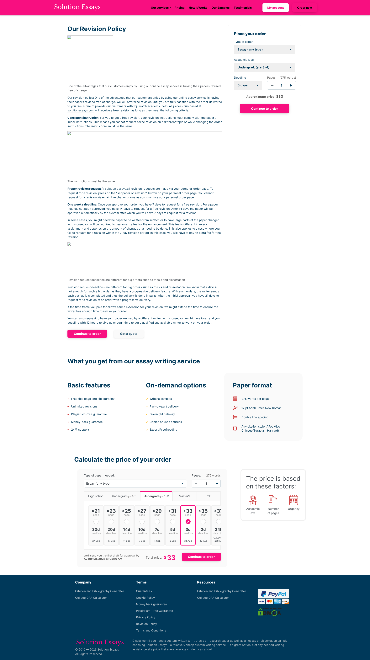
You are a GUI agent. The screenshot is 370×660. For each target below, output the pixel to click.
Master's (184, 496)
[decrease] (272, 85)
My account (275, 7)
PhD (208, 496)
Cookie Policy (145, 597)
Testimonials (243, 7)
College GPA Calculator (91, 597)
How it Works (198, 7)
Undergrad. (124, 496)
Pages (271, 77)
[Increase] (216, 483)
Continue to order (87, 334)
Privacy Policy (145, 617)
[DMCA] (270, 611)
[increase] (291, 85)
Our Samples (221, 7)
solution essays (115, 188)
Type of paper (243, 42)
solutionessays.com (80, 110)
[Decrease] (195, 483)
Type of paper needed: (99, 475)
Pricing (180, 7)
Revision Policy (146, 624)
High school (96, 496)
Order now (304, 7)
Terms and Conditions (151, 630)
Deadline (240, 77)
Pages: (196, 475)
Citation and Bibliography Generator (99, 591)
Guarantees (144, 591)
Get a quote (129, 334)
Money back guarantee (151, 604)
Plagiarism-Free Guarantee (154, 611)
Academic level (244, 59)
